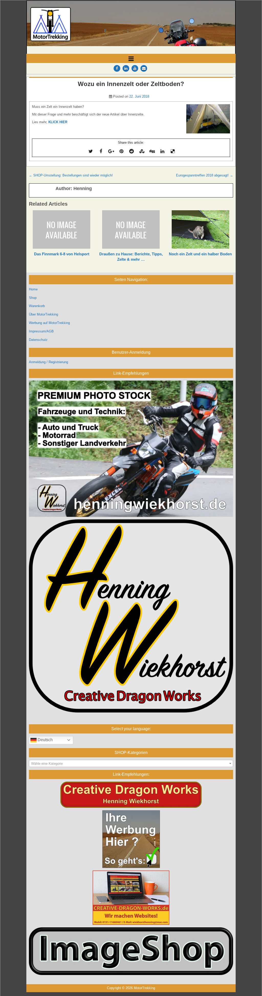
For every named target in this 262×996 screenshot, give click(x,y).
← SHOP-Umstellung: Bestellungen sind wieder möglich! (71, 175)
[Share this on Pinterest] (121, 151)
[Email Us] (143, 68)
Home (33, 289)
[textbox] (131, 763)
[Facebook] (117, 68)
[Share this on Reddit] (131, 151)
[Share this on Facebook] (101, 151)
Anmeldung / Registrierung (48, 362)
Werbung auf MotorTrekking (49, 323)
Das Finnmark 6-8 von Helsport (61, 254)
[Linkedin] (126, 68)
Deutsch (45, 740)
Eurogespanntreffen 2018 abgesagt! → (204, 175)
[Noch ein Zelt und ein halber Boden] (200, 229)
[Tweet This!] (90, 151)
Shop (33, 298)
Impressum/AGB (41, 331)
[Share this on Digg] (152, 151)
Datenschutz (38, 340)
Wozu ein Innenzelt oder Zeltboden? (131, 83)
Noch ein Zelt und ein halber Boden (200, 254)
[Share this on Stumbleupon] (142, 151)
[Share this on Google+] (111, 151)
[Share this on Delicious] (172, 151)
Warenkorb (37, 306)
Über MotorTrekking (43, 314)
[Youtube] (135, 68)
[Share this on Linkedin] (162, 151)
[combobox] (131, 763)
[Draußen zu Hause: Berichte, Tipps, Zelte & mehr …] (130, 229)
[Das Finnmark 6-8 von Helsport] (61, 229)
